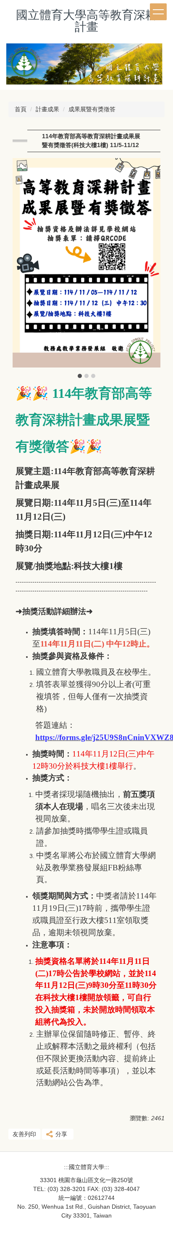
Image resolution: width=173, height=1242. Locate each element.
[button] (23, 268)
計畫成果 (47, 109)
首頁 (20, 109)
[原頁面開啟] (86, 66)
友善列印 (24, 1134)
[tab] (79, 376)
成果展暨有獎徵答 (91, 109)
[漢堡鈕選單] (158, 11)
